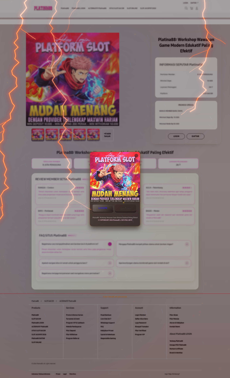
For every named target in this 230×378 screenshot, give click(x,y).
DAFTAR (125, 208)
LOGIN (103, 208)
